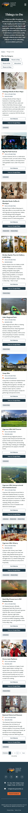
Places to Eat (6, 63)
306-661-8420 (8, 262)
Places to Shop (7, 67)
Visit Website (14, 118)
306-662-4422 (9, 434)
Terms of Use (18, 810)
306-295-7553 (8, 719)
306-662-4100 (8, 548)
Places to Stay (15, 59)
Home (3, 52)
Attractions (17, 63)
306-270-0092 (9, 96)
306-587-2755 (8, 322)
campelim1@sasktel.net (11, 378)
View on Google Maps (10, 94)
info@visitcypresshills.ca (15, 789)
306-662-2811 (8, 663)
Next (23, 753)
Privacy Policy (10, 810)
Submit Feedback (14, 793)
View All (5, 59)
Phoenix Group (20, 806)
